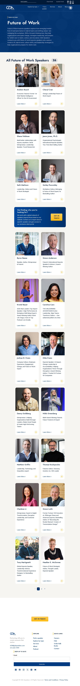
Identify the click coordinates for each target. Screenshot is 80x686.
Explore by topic (38, 641)
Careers (56, 638)
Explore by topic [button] (33, 7)
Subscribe (42, 664)
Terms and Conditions (51, 680)
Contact (56, 648)
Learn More (21, 104)
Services (52, 7)
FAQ (55, 641)
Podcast (35, 649)
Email (15, 655)
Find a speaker (44, 8)
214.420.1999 (14, 648)
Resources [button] (68, 7)
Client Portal (50, 1)
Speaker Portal (60, 1)
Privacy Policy (64, 680)
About (60, 7)
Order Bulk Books (57, 644)
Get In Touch (56, 217)
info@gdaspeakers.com (17, 645)
